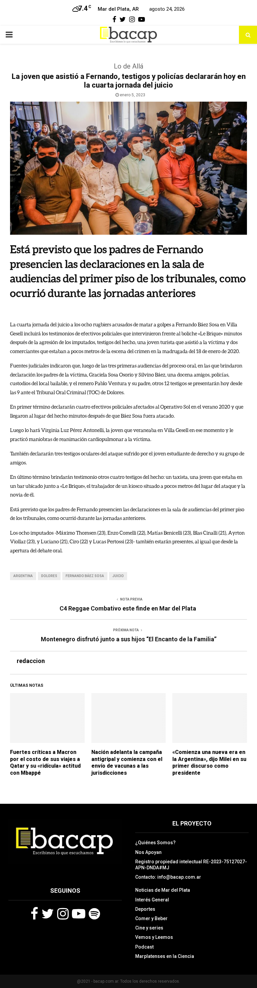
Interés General (152, 899)
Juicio (118, 576)
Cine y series (149, 927)
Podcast (144, 947)
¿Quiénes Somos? (155, 842)
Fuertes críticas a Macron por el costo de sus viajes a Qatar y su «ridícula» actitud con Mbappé (45, 762)
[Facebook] (34, 913)
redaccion (31, 660)
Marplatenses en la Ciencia (164, 956)
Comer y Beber (151, 918)
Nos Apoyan (148, 852)
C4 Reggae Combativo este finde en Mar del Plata (128, 608)
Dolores (49, 576)
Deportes (145, 909)
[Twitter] (47, 913)
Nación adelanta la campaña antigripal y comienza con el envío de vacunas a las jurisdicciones (126, 762)
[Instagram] (63, 913)
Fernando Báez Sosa (85, 576)
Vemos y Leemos (154, 937)
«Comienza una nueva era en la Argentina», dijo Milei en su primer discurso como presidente (209, 762)
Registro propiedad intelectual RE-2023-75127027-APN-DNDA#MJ (191, 864)
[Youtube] (78, 913)
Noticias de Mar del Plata (162, 890)
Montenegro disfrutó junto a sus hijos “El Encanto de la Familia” (129, 639)
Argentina (23, 576)
